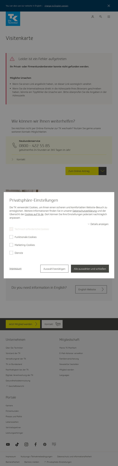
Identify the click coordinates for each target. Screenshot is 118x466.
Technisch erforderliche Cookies (32, 229)
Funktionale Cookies (26, 237)
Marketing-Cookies (25, 245)
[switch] (98, 224)
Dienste (19, 252)
